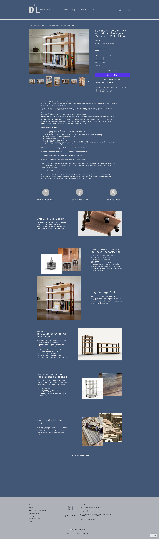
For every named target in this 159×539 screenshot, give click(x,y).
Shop (73, 10)
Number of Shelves (103, 49)
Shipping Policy (34, 513)
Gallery (83, 10)
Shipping (97, 43)
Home (65, 10)
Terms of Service (34, 518)
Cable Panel (100, 62)
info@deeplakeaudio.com (92, 507)
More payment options (112, 79)
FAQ (30, 521)
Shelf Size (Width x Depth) (106, 55)
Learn (92, 10)
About (31, 507)
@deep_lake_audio (93, 511)
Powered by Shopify (86, 533)
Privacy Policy (34, 516)
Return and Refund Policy (37, 510)
